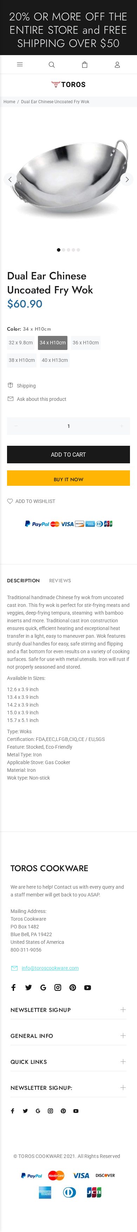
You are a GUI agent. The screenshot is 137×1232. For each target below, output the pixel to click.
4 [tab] (73, 250)
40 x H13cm (55, 360)
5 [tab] (78, 250)
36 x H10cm (86, 342)
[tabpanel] (68, 175)
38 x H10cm (22, 360)
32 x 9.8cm (21, 342)
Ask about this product (41, 399)
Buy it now (68, 479)
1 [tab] (58, 250)
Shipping (26, 386)
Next (126, 179)
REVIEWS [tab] (60, 580)
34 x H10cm (53, 342)
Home (9, 101)
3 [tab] (68, 250)
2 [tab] (63, 250)
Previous (10, 179)
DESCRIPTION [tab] (23, 580)
